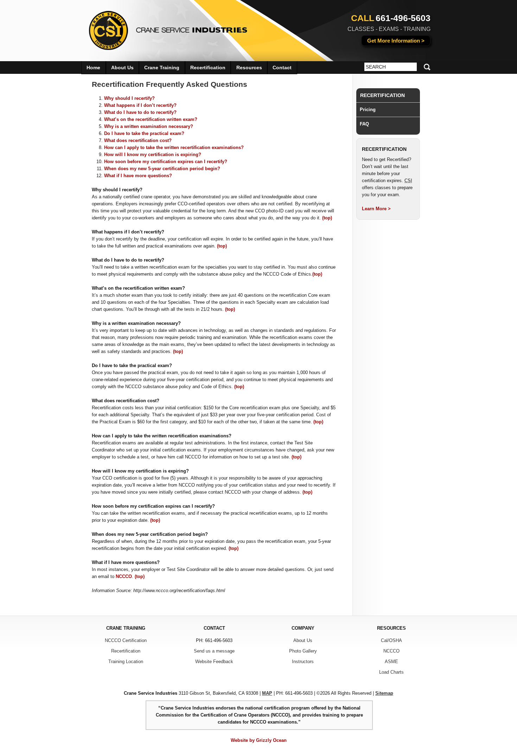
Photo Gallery (303, 651)
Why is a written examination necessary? (148, 126)
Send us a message (214, 651)
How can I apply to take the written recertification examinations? (174, 147)
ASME (391, 661)
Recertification (382, 95)
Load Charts (391, 672)
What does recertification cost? (138, 140)
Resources (249, 67)
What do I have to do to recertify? (140, 112)
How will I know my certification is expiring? (152, 154)
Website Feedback (214, 661)
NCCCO (124, 576)
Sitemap (384, 693)
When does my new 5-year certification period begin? (162, 168)
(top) (327, 217)
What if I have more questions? (138, 175)
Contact (282, 67)
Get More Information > (396, 41)
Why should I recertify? (129, 98)
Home (93, 67)
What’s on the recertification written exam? (150, 119)
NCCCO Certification (126, 640)
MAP (267, 693)
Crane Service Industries (164, 28)
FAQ (364, 124)
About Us (122, 67)
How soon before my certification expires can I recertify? (165, 161)
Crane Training (161, 67)
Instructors (303, 661)
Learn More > (376, 208)
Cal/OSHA (391, 640)
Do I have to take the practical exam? (144, 133)
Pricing (368, 109)
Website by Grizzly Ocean (259, 740)
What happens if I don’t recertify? (140, 105)
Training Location (125, 661)
